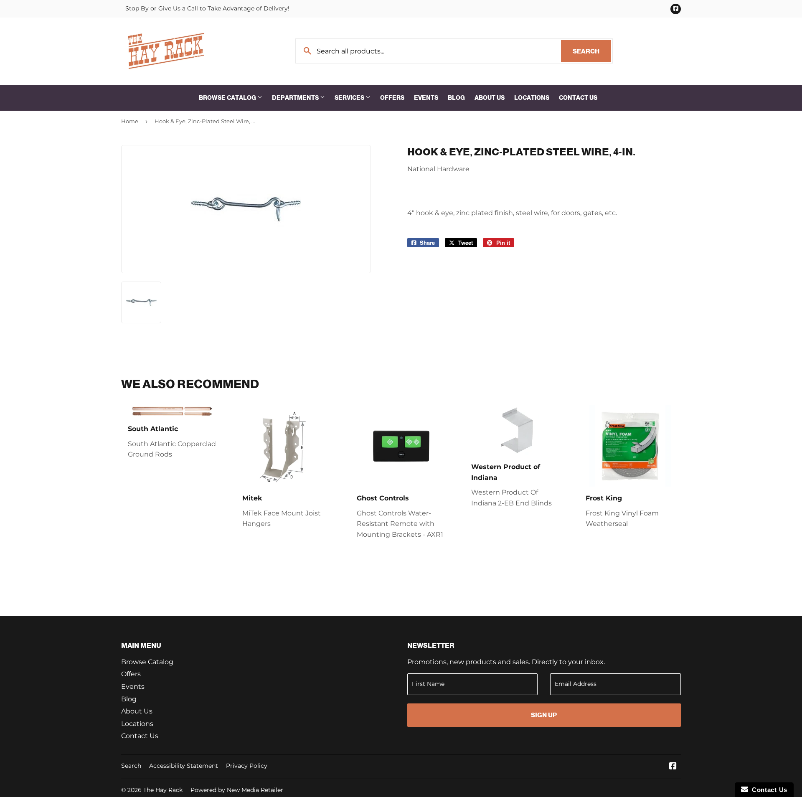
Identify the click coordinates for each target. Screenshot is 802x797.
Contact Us (578, 97)
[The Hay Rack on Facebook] (673, 767)
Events (426, 97)
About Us (490, 97)
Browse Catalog (228, 97)
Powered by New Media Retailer (236, 790)
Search (592, 51)
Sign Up (544, 714)
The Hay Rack (163, 790)
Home (129, 121)
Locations (531, 97)
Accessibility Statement (183, 765)
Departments (296, 97)
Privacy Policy (246, 765)
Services (350, 97)
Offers (392, 97)
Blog (456, 97)
